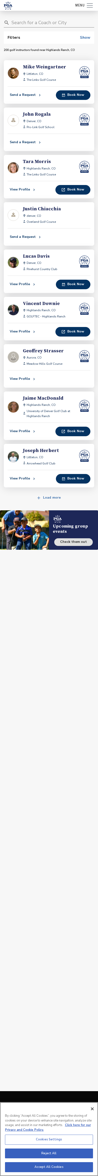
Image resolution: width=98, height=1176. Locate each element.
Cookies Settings (49, 1139)
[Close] (92, 1109)
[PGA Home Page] (8, 5)
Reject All (48, 1153)
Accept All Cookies (48, 1167)
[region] (49, 1139)
